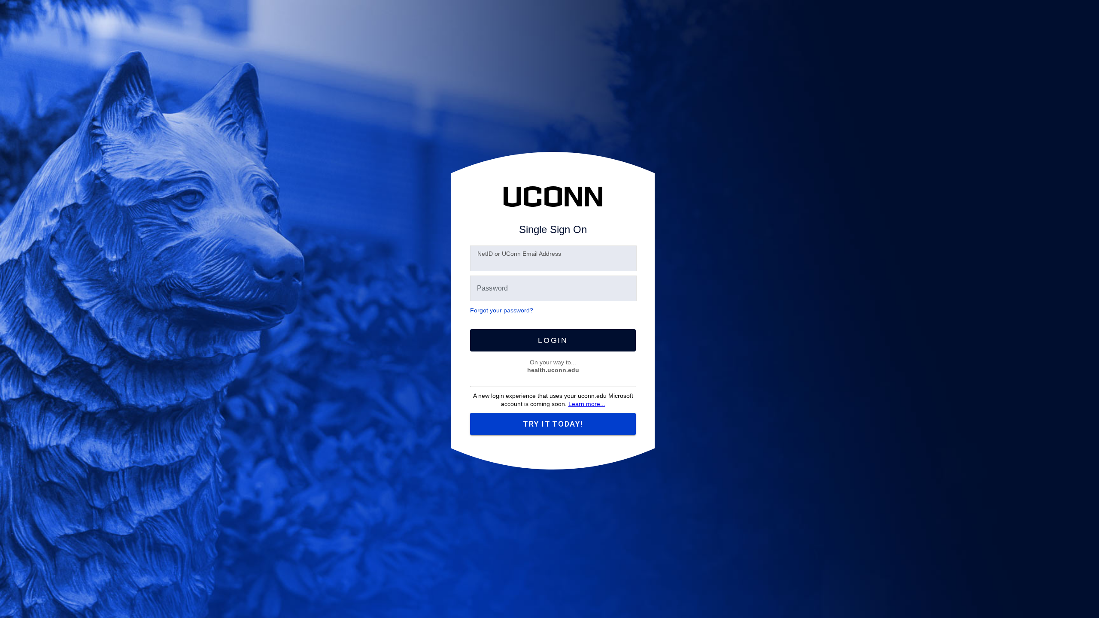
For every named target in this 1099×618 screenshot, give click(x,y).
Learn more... (586, 403)
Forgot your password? (501, 310)
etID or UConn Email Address (519, 253)
